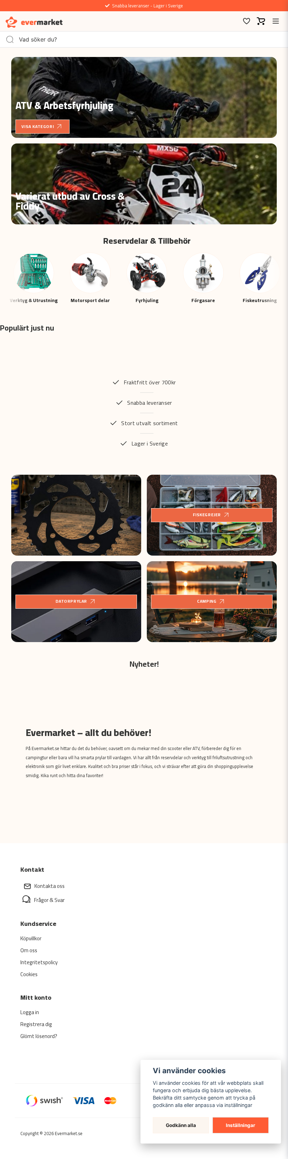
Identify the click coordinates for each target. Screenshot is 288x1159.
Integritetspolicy (39, 962)
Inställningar (240, 1125)
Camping (206, 601)
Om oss (28, 950)
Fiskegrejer (207, 515)
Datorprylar (71, 601)
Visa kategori (37, 126)
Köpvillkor (30, 938)
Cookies (29, 974)
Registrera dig (36, 1024)
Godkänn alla (181, 1125)
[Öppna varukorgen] (261, 21)
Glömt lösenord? (38, 1036)
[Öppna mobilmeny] (275, 21)
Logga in (29, 1012)
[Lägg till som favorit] (246, 21)
